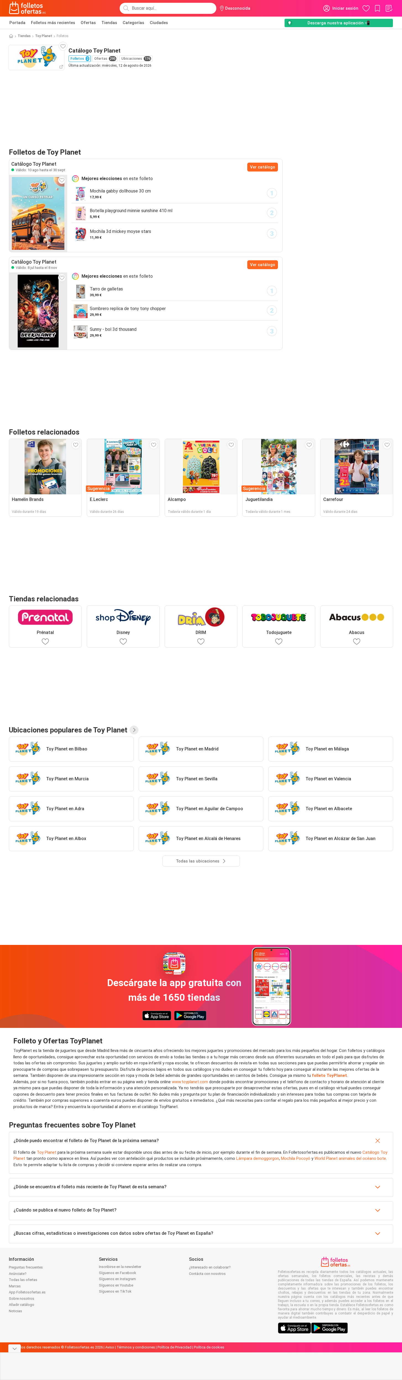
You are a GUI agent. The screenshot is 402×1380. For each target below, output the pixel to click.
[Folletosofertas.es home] (27, 8)
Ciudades (159, 22)
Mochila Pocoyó (295, 1158)
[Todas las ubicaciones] (134, 730)
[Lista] (388, 8)
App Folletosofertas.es (27, 1292)
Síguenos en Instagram (117, 1279)
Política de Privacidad (174, 1347)
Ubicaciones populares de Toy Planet (68, 730)
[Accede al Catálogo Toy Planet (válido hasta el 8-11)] (38, 310)
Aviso (109, 1347)
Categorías (133, 22)
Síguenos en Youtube (116, 1285)
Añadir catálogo (21, 1305)
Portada (17, 22)
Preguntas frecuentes (26, 1267)
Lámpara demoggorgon (257, 1158)
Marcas (15, 1286)
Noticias (15, 1311)
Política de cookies (209, 1347)
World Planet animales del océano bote (350, 1158)
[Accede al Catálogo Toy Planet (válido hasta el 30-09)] (38, 213)
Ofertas (88, 22)
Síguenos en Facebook (117, 1273)
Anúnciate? (18, 1274)
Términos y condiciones (136, 1347)
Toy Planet (43, 36)
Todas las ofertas (23, 1280)
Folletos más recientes (53, 22)
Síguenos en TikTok (115, 1291)
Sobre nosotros (21, 1298)
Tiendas (109, 22)
